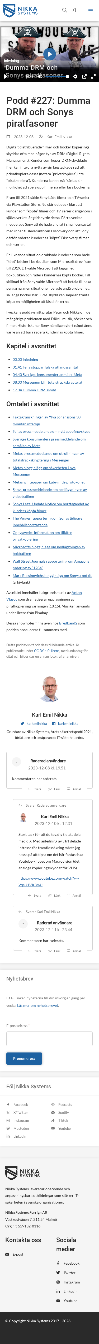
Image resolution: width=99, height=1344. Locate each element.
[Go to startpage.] (20, 11)
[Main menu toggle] (90, 10)
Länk (57, 789)
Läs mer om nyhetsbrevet (37, 1005)
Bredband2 (68, 623)
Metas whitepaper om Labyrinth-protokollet (49, 482)
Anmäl (77, 789)
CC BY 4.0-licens (46, 651)
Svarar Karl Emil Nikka (43, 912)
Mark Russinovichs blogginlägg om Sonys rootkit (52, 575)
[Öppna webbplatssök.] (64, 10)
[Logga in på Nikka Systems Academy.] (73, 10)
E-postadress (18, 1025)
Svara (37, 789)
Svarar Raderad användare (46, 805)
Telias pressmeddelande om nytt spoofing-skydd (52, 431)
